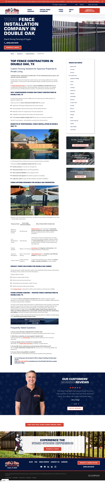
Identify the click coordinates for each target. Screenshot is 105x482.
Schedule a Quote (12, 47)
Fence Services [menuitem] (30, 10)
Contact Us (55, 462)
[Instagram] (55, 467)
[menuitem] (81, 66)
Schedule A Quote (52, 449)
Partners (82, 4)
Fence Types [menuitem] (61, 10)
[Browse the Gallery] (93, 1)
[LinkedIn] (48, 467)
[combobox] (5, 480)
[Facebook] (45, 467)
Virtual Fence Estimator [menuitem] (45, 10)
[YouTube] (41, 467)
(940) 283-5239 (93, 4)
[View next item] (78, 403)
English (4, 480)
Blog (31, 462)
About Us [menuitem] (71, 10)
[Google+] (52, 467)
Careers (64, 462)
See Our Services (80, 145)
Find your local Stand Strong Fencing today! (44, 424)
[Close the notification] (102, 1)
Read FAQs (80, 176)
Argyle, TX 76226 (12, 467)
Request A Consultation (90, 10)
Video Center (44, 462)
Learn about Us (80, 161)
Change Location (62, 4)
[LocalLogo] (12, 11)
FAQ (76, 4)
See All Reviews (75, 408)
